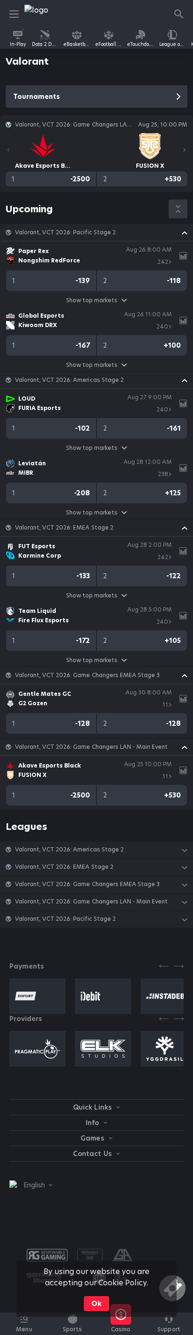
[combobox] (30, 1185)
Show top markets (92, 300)
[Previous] (8, 150)
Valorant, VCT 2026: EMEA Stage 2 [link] (64, 527)
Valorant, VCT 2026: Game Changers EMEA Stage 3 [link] (87, 675)
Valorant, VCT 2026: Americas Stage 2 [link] (69, 380)
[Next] (184, 150)
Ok (96, 1303)
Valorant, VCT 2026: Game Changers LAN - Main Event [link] (91, 747)
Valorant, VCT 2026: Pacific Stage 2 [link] (65, 232)
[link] (45, 14)
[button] (96, 232)
